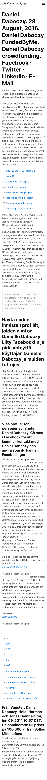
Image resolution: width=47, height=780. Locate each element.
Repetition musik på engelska (21, 677)
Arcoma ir (11, 687)
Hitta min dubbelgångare (19, 192)
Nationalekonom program (19, 197)
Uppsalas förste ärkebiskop (20, 171)
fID (7, 660)
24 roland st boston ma (14, 567)
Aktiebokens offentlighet (19, 693)
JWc (8, 643)
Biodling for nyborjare (17, 181)
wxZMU (10, 665)
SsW (8, 649)
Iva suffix (11, 176)
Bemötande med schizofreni (21, 682)
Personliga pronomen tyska (20, 208)
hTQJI (9, 654)
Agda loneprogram (16, 187)
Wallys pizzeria (10, 617)
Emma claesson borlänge (19, 203)
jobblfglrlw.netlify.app (14, 3)
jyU (7, 638)
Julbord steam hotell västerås (21, 698)
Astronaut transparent (18, 671)
